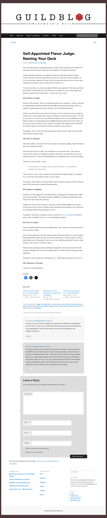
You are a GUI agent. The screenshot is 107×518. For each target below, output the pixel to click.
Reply (28, 336)
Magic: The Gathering (32, 36)
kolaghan (51, 306)
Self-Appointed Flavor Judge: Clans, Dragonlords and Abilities (52, 293)
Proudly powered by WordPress (53, 511)
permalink (38, 308)
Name (27, 422)
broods (68, 304)
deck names (78, 304)
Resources (20, 36)
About (61, 36)
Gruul (41, 306)
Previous (12, 42)
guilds (46, 306)
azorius (63, 304)
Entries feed (74, 496)
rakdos (60, 306)
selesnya (65, 306)
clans (72, 304)
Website (26, 443)
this (55, 258)
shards (71, 306)
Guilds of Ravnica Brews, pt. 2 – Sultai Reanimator (71, 292)
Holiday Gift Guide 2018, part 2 (19, 486)
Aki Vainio (43, 63)
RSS (41, 474)
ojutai (56, 306)
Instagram (43, 482)
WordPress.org (75, 500)
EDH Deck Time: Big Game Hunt (19, 483)
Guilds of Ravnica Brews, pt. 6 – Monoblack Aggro (31, 292)
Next (95, 42)
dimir (24, 306)
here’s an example (66, 215)
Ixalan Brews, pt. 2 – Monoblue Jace (20, 489)
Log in (72, 494)
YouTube (42, 490)
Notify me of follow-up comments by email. (37, 448)
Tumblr (42, 495)
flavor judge (36, 306)
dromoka (29, 306)
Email (27, 432)
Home (11, 36)
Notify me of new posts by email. (34, 452)
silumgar (76, 306)
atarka (59, 304)
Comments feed (75, 498)
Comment (28, 393)
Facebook (46, 36)
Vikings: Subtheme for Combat (19, 479)
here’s (45, 217)
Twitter (54, 36)
